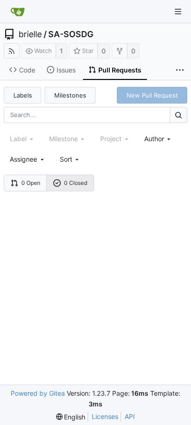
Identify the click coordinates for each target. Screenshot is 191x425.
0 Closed (75, 182)
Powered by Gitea (38, 393)
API (130, 416)
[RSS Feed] (11, 51)
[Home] (18, 11)
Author (154, 139)
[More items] (179, 70)
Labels (22, 95)
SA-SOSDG (71, 34)
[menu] (70, 159)
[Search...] (178, 115)
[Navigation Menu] (178, 11)
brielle (30, 34)
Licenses (105, 416)
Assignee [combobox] (23, 159)
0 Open (30, 182)
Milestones (70, 95)
